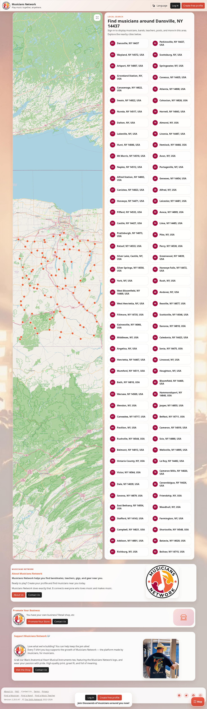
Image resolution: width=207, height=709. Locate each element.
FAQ (17, 691)
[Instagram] (200, 695)
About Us (19, 594)
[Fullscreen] (97, 17)
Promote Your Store (39, 621)
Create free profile (193, 5)
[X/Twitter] (186, 695)
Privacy (45, 691)
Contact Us (34, 594)
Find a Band (27, 695)
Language (162, 5)
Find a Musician (11, 695)
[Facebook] (193, 695)
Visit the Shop (23, 669)
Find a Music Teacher (45, 695)
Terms (37, 691)
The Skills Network (33, 699)
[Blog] (179, 695)
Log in (175, 5)
